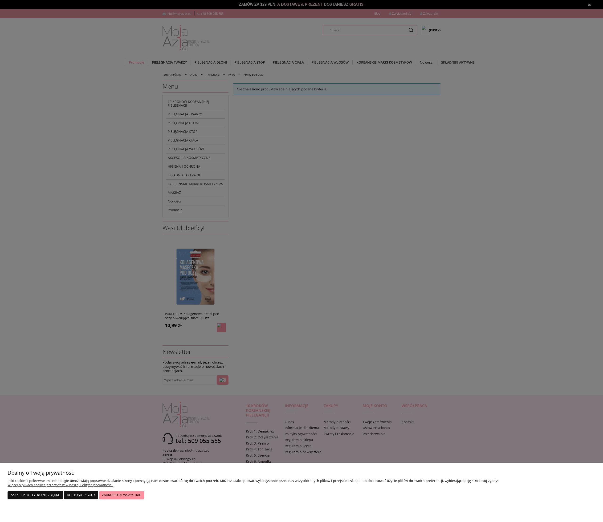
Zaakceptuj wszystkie (121, 495)
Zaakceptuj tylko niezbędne (35, 495)
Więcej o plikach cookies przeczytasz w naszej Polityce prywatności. (60, 485)
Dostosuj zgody (81, 495)
